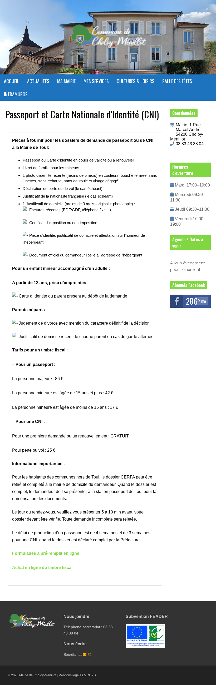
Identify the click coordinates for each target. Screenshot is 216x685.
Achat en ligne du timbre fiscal (42, 567)
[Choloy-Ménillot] (108, 39)
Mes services (96, 81)
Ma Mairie (66, 81)
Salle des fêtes (177, 81)
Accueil (11, 81)
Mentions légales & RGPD (77, 675)
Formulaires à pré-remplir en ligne (45, 553)
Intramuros (16, 94)
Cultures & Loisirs (135, 81)
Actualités (38, 81)
